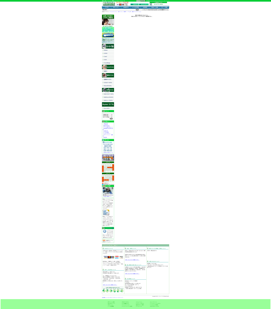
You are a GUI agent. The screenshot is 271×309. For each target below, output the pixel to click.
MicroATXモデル (108, 85)
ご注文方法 (106, 124)
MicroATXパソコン (111, 303)
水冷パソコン (120, 11)
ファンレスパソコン (113, 11)
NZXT (105, 59)
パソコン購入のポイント (108, 127)
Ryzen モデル (107, 108)
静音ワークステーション (136, 11)
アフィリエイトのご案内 (109, 228)
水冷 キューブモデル (108, 100)
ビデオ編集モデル (125, 303)
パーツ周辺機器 (111, 306)
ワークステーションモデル (155, 303)
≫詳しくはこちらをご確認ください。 (110, 284)
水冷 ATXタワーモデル (108, 94)
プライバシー (160, 0)
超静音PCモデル (107, 79)
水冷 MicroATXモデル (108, 97)
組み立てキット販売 (140, 304)
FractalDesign (107, 62)
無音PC (105, 71)
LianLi (105, 56)
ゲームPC (129, 11)
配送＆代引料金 (107, 125)
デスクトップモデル (140, 303)
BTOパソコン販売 (111, 302)
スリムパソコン (139, 302)
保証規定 (105, 137)
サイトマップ (166, 0)
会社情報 (148, 0)
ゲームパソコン (139, 306)
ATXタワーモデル (108, 82)
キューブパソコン (153, 302)
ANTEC (105, 53)
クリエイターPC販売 (154, 304)
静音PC (125, 11)
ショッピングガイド (154, 0)
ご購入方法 (106, 123)
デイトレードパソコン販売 (127, 306)
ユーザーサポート (107, 133)
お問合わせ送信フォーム (108, 152)
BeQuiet (106, 50)
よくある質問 (106, 132)
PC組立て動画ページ (107, 196)
